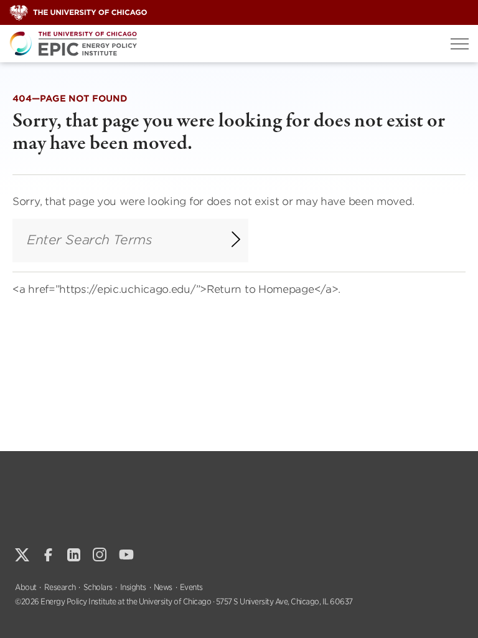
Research (60, 587)
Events (191, 587)
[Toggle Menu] (460, 44)
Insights (133, 587)
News (163, 587)
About (26, 587)
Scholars (98, 587)
